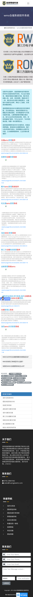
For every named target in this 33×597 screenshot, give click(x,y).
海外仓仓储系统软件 (7, 378)
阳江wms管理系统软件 (7, 384)
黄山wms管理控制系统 (18, 380)
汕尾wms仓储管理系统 (7, 376)
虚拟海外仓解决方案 (9, 409)
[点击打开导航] (28, 3)
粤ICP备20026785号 (10, 594)
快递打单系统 (7, 405)
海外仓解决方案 (8, 413)
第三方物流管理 (10, 249)
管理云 (7, 310)
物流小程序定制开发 (9, 428)
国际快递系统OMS (9, 402)
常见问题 (10, 531)
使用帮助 (10, 527)
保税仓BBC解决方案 (9, 420)
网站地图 (10, 534)
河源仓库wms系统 (6, 380)
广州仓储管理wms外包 (15, 374)
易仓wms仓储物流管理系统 (8, 382)
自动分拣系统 (11, 520)
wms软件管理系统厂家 (19, 378)
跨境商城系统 (11, 516)
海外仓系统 (11, 506)
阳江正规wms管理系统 (20, 376)
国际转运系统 (11, 509)
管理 (8, 140)
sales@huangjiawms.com (13, 483)
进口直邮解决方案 (8, 424)
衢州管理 (10, 186)
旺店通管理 (9, 203)
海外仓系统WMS (8, 398)
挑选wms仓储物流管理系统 (24, 382)
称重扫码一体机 (12, 524)
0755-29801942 (9, 481)
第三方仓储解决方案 (9, 416)
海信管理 (8, 233)
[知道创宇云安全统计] (22, 594)
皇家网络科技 (10, 28)
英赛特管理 (9, 157)
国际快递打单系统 (13, 513)
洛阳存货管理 (10, 326)
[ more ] (8, 464)
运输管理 (8, 266)
